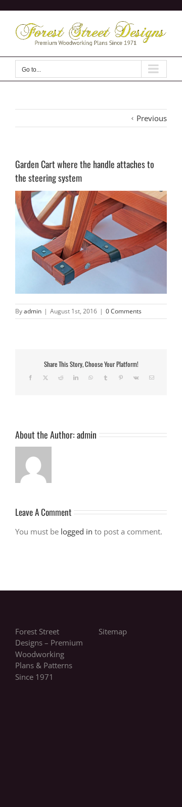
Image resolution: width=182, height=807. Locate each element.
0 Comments (124, 311)
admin (32, 311)
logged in (77, 531)
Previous (151, 118)
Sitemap (113, 631)
